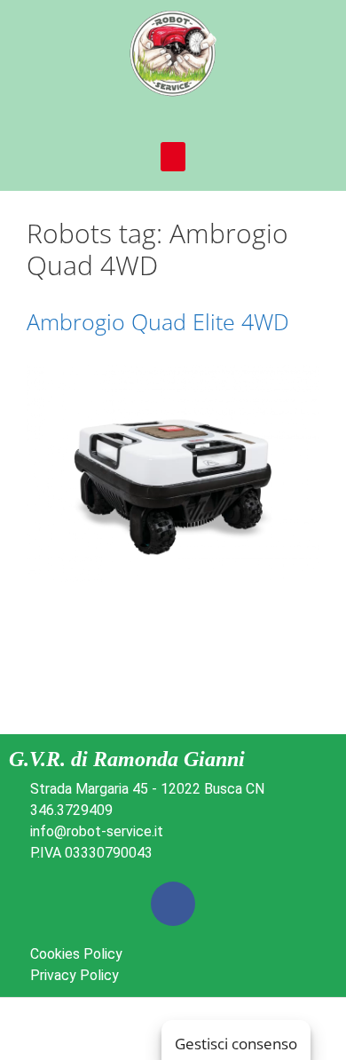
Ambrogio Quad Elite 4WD (158, 321)
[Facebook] (173, 904)
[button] (173, 156)
